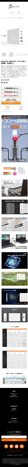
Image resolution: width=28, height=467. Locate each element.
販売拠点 (14, 395)
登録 (14, 440)
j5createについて (14, 393)
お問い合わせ (14, 420)
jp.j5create (21, 455)
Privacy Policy (11, 450)
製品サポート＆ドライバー (14, 422)
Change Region (10, 455)
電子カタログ (14, 410)
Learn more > (18, 463)
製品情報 (14, 408)
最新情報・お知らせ (14, 396)
